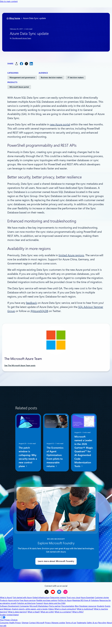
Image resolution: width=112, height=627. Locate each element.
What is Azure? (6, 597)
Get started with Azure (22, 597)
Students (100, 606)
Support (39, 603)
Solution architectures (26, 603)
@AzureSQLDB (39, 311)
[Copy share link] (16, 63)
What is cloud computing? (65, 609)
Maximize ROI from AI (81, 600)
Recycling (102, 623)
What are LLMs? (47, 612)
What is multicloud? (85, 609)
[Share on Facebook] (21, 63)
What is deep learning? (17, 612)
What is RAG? (78, 612)
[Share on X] (26, 63)
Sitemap (25, 623)
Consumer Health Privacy (10, 623)
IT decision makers (76, 77)
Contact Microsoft (36, 623)
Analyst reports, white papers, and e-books (30, 609)
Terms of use (71, 623)
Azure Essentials (87, 597)
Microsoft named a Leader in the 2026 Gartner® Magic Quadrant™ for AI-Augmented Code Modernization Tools (83, 451)
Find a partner (55, 606)
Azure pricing (13, 600)
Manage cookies (58, 623)
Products (4, 600)
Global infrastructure (41, 597)
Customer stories (102, 597)
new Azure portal (60, 124)
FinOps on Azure (65, 600)
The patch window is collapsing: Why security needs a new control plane (28, 457)
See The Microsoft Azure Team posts (19, 365)
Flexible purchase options (46, 600)
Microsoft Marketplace (39, 606)
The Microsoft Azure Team (21, 38)
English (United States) (9, 615)
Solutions (95, 600)
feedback (31, 302)
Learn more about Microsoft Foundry (56, 561)
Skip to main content (9, 1)
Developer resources (87, 606)
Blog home (14, 18)
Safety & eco (92, 623)
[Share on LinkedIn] (31, 63)
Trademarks (81, 623)
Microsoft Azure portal (19, 87)
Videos (51, 609)
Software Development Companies (14, 606)
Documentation (67, 606)
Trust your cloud (73, 597)
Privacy (48, 623)
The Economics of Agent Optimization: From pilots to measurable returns (55, 457)
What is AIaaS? (34, 612)
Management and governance (22, 77)
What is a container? (63, 612)
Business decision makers (51, 77)
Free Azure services (28, 600)
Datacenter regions (58, 597)
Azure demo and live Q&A (54, 603)
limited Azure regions (71, 255)
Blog (77, 606)
